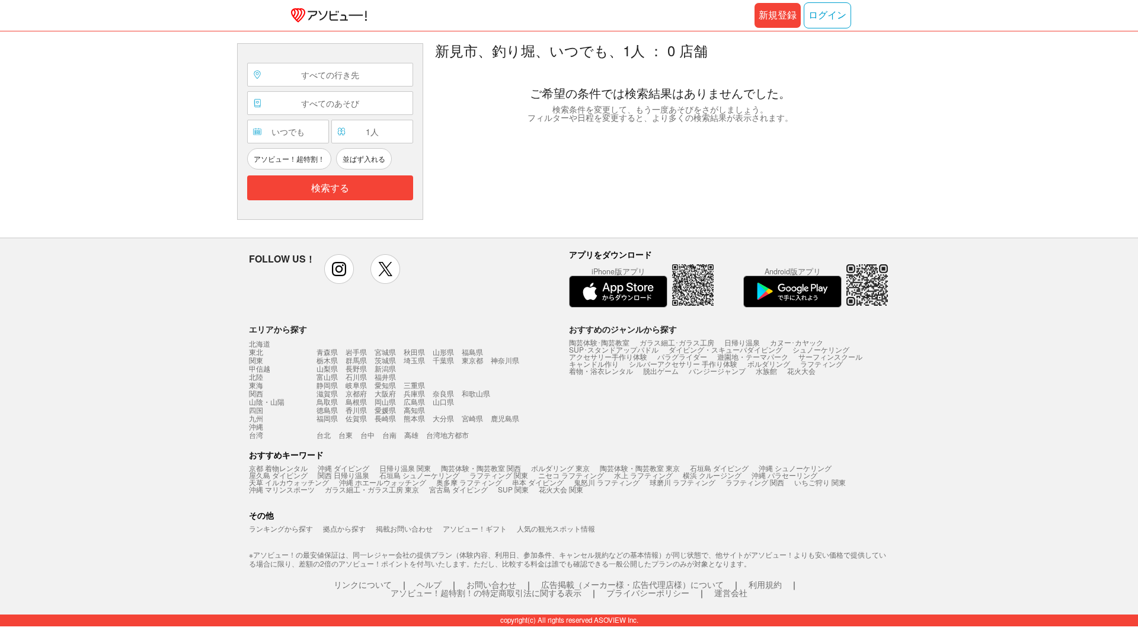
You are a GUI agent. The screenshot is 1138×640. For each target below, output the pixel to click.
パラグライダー (682, 356)
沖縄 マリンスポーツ (282, 489)
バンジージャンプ (717, 371)
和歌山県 (476, 393)
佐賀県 (356, 418)
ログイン (827, 15)
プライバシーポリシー (647, 593)
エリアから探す (278, 329)
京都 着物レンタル (278, 468)
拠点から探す (344, 528)
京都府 (356, 393)
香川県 (356, 410)
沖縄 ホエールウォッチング (382, 482)
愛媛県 (385, 410)
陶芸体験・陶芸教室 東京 (640, 468)
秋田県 (414, 352)
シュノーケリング (820, 349)
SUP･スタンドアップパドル (613, 349)
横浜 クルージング (712, 475)
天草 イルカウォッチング (289, 482)
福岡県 (327, 418)
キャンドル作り (594, 364)
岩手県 (356, 352)
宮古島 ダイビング (458, 489)
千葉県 (443, 360)
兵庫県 (414, 393)
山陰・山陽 (266, 401)
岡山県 (385, 401)
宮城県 (385, 352)
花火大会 (801, 371)
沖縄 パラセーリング (784, 475)
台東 (345, 435)
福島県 (472, 352)
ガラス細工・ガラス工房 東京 (372, 489)
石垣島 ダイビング (719, 468)
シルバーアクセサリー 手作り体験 (683, 364)
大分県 (443, 418)
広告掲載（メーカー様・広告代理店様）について (632, 584)
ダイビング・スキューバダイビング (725, 349)
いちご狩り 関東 (820, 482)
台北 (324, 435)
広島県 (414, 401)
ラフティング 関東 (498, 475)
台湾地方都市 (447, 435)
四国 (256, 410)
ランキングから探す (281, 528)
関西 (256, 393)
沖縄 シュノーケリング (795, 468)
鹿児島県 (505, 418)
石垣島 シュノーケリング (419, 475)
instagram (339, 269)
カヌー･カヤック (796, 342)
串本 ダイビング (538, 482)
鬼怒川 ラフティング (607, 482)
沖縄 (256, 426)
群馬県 (356, 360)
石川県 (356, 377)
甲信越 (259, 368)
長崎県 (385, 418)
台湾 (256, 435)
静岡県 (327, 385)
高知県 (414, 410)
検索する (330, 188)
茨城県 (385, 360)
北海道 (259, 343)
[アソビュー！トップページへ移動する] (326, 15)
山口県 (443, 401)
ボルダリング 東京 (560, 468)
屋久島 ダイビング (278, 475)
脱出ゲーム (661, 371)
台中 (367, 435)
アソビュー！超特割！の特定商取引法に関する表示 (486, 593)
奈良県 (443, 393)
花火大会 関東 (561, 489)
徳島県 (327, 410)
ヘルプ (429, 584)
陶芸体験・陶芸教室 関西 (481, 468)
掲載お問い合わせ (404, 528)
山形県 (443, 352)
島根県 (356, 401)
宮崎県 (472, 418)
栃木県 (327, 360)
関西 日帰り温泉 (343, 475)
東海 (256, 385)
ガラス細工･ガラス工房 (677, 342)
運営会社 (730, 593)
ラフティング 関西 (754, 482)
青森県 (327, 352)
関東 (256, 360)
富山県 (327, 377)
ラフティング (821, 364)
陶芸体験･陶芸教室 (599, 342)
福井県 (385, 377)
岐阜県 (356, 385)
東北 (256, 352)
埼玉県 (414, 360)
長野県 (356, 368)
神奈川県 (505, 360)
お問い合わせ (491, 584)
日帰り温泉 (742, 342)
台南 (389, 435)
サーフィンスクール (830, 356)
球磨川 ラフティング (682, 482)
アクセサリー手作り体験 (608, 356)
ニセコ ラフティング (571, 475)
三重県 (414, 385)
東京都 (472, 360)
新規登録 (778, 15)
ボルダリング (768, 364)
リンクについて (363, 584)
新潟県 (385, 368)
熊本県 (414, 418)
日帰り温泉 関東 (405, 468)
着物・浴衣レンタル (601, 371)
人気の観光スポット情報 (556, 528)
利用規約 (765, 584)
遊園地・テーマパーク (752, 356)
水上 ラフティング (643, 475)
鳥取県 (327, 401)
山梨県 (327, 368)
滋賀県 (327, 393)
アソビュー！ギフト (475, 528)
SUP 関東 (513, 489)
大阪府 (385, 393)
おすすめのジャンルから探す (623, 329)
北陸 (256, 376)
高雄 (411, 435)
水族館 (766, 371)
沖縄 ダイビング (343, 468)
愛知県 (385, 385)
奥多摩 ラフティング (469, 482)
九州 (256, 418)
